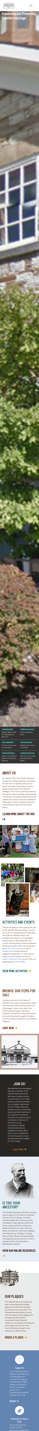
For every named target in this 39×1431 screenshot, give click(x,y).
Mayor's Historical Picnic (12, 959)
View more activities (15, 971)
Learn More (18, 1149)
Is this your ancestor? (11, 1204)
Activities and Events (18, 921)
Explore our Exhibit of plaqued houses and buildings (9, 758)
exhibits (5, 943)
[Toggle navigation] (31, 6)
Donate (13, 1400)
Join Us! (20, 1083)
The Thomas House (15, 949)
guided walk (7, 951)
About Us (9, 772)
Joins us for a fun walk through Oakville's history (27, 758)
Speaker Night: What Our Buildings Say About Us (9, 734)
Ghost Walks (20, 962)
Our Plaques (14, 1296)
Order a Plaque (14, 1337)
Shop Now (8, 1028)
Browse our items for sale (18, 992)
